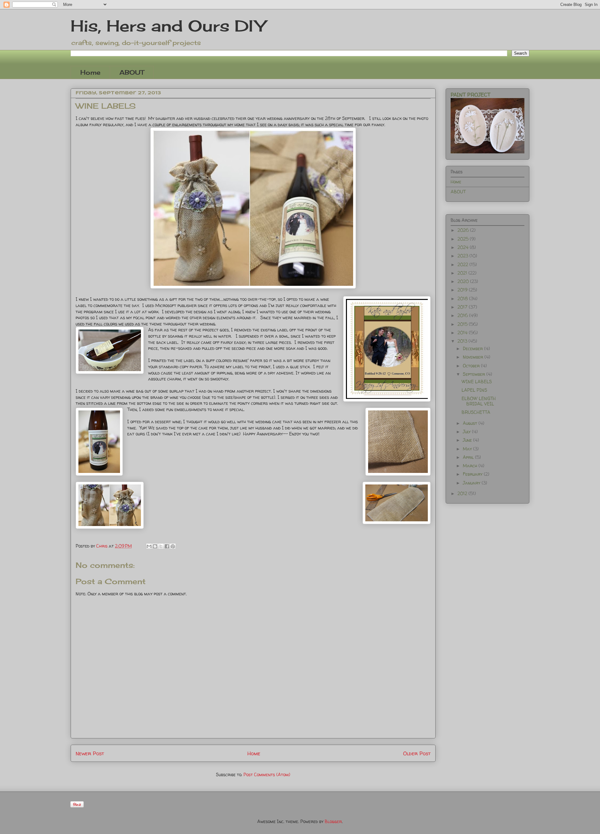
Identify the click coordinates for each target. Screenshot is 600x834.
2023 (463, 256)
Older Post (417, 753)
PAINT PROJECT (470, 94)
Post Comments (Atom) (266, 774)
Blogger (333, 821)
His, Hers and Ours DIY (168, 25)
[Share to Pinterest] (173, 546)
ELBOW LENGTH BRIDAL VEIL (479, 401)
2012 (463, 493)
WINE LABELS (477, 382)
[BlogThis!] (155, 546)
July (467, 431)
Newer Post (90, 753)
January (472, 483)
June (468, 440)
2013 (463, 341)
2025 (464, 239)
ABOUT (131, 72)
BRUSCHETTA (476, 412)
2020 (464, 281)
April (469, 457)
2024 (464, 247)
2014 (463, 332)
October (472, 366)
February (473, 474)
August (470, 423)
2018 (463, 298)
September (474, 374)
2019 (463, 290)
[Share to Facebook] (167, 546)
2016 (463, 315)
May (468, 449)
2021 (463, 273)
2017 (463, 307)
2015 (463, 324)
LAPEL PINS (474, 390)
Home (90, 72)
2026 (464, 230)
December (473, 348)
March (470, 466)
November (473, 357)
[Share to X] (161, 546)
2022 (463, 264)
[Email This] (149, 546)
